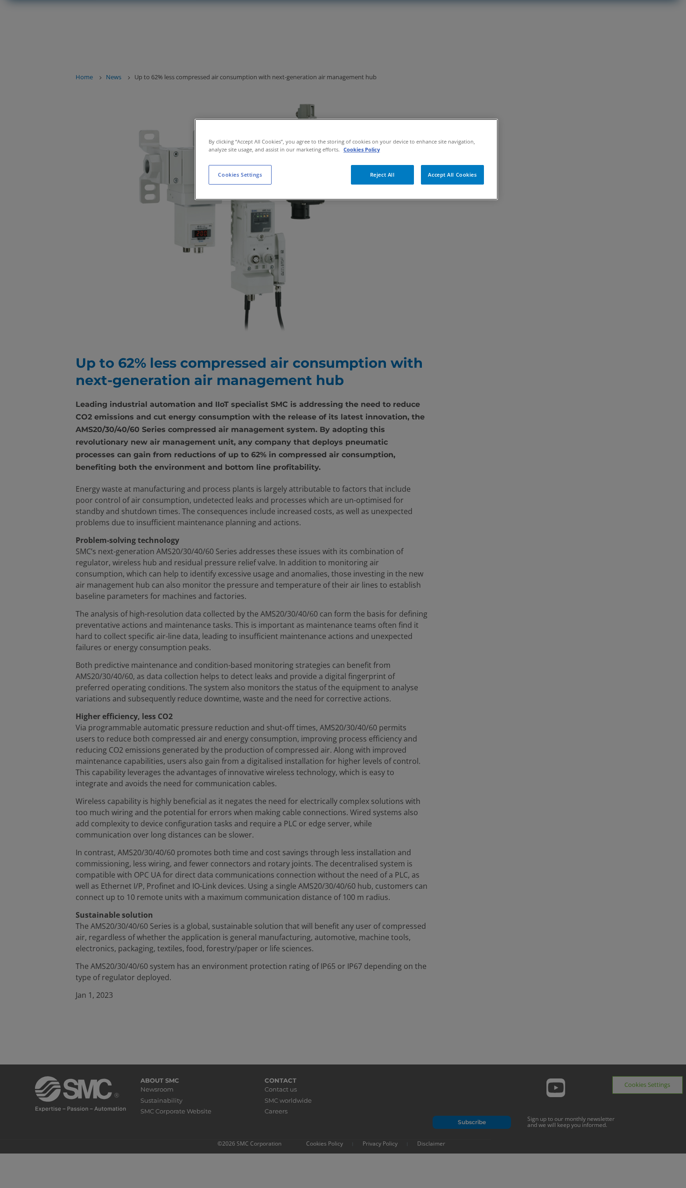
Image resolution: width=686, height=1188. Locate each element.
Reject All (382, 174)
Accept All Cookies (452, 174)
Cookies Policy (361, 149)
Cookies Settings (240, 174)
